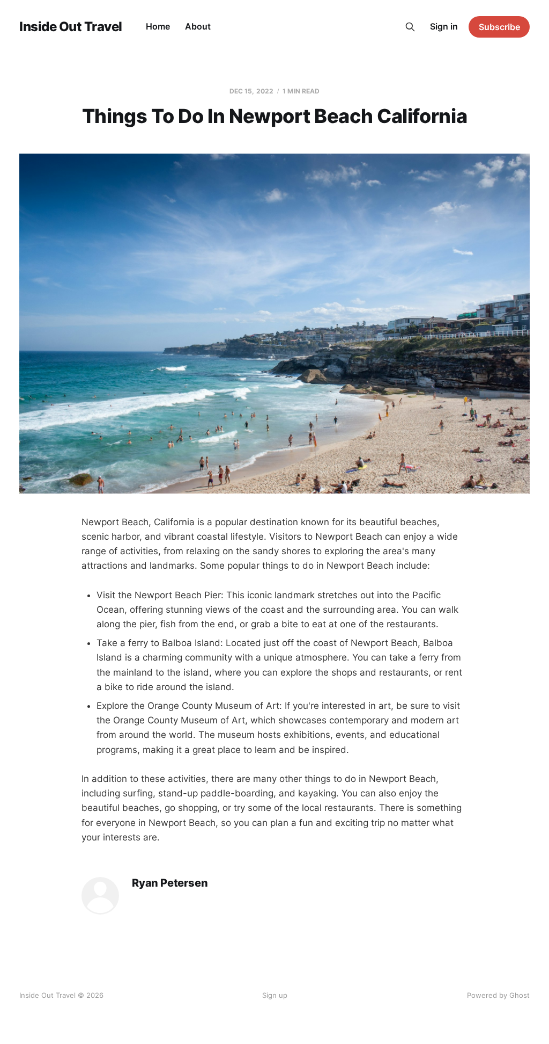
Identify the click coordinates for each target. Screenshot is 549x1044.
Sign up (274, 995)
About (198, 26)
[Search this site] (410, 27)
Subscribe (499, 26)
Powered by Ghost (498, 995)
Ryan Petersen (169, 883)
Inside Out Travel (70, 26)
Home (158, 26)
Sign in (444, 26)
